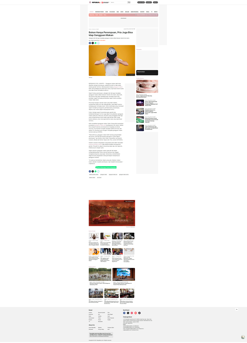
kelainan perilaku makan (95, 144)
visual (147, 11)
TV (151, 11)
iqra (118, 11)
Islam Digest (110, 314)
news (122, 11)
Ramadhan (100, 321)
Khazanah (91, 314)
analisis (127, 11)
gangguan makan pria (100, 125)
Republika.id (148, 2)
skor (106, 11)
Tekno (105, 14)
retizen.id (155, 2)
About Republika (92, 327)
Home (90, 29)
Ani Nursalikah (102, 40)
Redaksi (100, 327)
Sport (109, 316)
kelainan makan (92, 177)
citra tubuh (99, 177)
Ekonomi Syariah (99, 11)
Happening (92, 14)
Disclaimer (91, 329)
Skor (108, 312)
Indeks (155, 11)
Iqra (99, 314)
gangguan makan (118, 87)
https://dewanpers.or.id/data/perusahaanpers (99, 336)
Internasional (91, 317)
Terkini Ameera (140, 78)
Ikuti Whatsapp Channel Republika (107, 167)
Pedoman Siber (111, 327)
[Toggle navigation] (90, 2)
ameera (92, 11)
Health (96, 14)
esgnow (142, 11)
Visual (99, 319)
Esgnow (90, 319)
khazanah (112, 11)
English (109, 319)
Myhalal (101, 14)
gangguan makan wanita (124, 174)
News (90, 316)
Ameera (93, 29)
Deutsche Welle (141, 2)
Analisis (99, 316)
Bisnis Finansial (135, 11)
